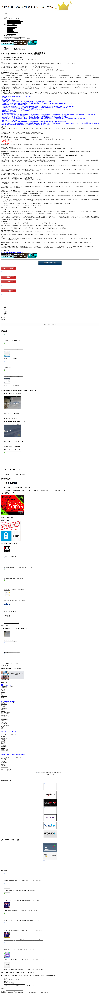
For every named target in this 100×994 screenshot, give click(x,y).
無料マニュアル (4, 749)
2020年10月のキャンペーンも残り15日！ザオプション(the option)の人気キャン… (23, 949)
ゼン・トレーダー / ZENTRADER (12, 446)
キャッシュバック (5, 745)
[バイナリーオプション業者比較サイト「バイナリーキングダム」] (36, 11)
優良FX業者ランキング (9, 24)
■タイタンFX (10, 30)
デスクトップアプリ (5, 713)
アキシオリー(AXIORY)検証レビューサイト (14, 600)
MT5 (2, 694)
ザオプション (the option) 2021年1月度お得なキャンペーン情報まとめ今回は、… (23, 940)
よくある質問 (4, 723)
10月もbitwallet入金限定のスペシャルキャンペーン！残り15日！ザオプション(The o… (25, 959)
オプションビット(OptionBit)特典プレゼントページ (18, 487)
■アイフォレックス (11, 34)
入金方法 (3, 690)
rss (4, 15)
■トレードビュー (11, 28)
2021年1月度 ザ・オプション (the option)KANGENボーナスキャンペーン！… (22, 900)
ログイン (3, 742)
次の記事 (3, 319)
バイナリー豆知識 (5, 725)
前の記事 (3, 317)
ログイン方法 (4, 689)
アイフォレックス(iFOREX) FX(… (12, 358)
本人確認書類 (4, 708)
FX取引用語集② (8, 367)
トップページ (7, 17)
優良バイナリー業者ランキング (11, 18)
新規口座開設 (4, 687)
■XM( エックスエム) (12, 25)
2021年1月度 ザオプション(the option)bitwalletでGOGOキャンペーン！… (21, 920)
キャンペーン (4, 718)
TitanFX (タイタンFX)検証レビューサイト (14, 589)
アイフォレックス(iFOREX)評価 (11, 623)
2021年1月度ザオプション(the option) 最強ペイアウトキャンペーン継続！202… (23, 930)
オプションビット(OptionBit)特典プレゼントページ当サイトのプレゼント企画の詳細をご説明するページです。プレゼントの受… (35, 490)
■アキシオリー (10, 31)
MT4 (2, 693)
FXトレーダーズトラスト (10, 611)
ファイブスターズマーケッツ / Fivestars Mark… (15, 474)
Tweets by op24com (5, 679)
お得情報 (3, 736)
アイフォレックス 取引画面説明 (11, 386)
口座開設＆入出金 (5, 719)
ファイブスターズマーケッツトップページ (11, 757)
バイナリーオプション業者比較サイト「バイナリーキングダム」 (19, 38)
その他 (2, 726)
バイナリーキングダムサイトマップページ (14, 37)
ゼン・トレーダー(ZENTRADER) (15, 21)
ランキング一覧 (4, 625)
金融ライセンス (4, 746)
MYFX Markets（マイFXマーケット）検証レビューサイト (18, 567)
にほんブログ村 (50, 774)
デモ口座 (3, 741)
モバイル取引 (4, 765)
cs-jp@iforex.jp (69, 155)
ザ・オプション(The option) (13, 20)
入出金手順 (3, 739)
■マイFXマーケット (12, 27)
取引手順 (3, 743)
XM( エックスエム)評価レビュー (12, 556)
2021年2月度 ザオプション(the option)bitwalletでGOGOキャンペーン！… (21, 890)
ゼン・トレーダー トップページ (8, 734)
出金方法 (3, 692)
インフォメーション (9, 48)
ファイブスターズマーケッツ (14, 23)
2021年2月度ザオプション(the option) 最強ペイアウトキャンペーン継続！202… (23, 880)
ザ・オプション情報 (9, 35)
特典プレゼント (4, 697)
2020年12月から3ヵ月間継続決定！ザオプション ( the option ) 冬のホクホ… (22, 910)
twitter (5, 13)
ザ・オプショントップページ (8, 702)
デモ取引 (3, 711)
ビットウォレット (5, 722)
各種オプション (4, 721)
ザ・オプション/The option (10, 418)
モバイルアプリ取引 (5, 712)
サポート (3, 748)
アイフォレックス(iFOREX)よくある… (13, 340)
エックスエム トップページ (7, 686)
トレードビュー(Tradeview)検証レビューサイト (15, 578)
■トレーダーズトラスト (12, 32)
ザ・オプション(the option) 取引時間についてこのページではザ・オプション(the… (24, 969)
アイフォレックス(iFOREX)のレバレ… (13, 376)
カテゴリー (3, 991)
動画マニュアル (5, 750)
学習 (2, 728)
